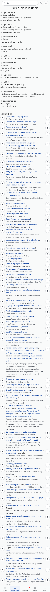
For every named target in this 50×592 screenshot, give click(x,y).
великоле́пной (23, 208)
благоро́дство (23, 348)
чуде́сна (9, 174)
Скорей (28, 440)
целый (23, 579)
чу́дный (6, 55)
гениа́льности (25, 416)
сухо (17, 395)
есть (22, 279)
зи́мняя (9, 398)
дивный (14, 469)
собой (17, 411)
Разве (8, 127)
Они (8, 290)
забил (39, 568)
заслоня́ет (10, 411)
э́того (30, 229)
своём (38, 413)
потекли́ (21, 229)
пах (39, 537)
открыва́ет (10, 145)
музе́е (14, 337)
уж (33, 440)
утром (8, 539)
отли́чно (13, 122)
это (35, 579)
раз (22, 135)
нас (8, 300)
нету (21, 450)
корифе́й (9, 413)
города (17, 279)
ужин (24, 332)
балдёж (40, 579)
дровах (29, 526)
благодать (32, 476)
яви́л (14, 166)
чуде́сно (7, 74)
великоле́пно (9, 62)
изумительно (13, 274)
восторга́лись (16, 290)
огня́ (40, 450)
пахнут (18, 379)
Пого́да (9, 116)
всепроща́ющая (28, 356)
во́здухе (32, 437)
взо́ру (17, 145)
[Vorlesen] (1, 12)
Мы (7, 122)
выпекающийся (18, 547)
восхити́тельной (24, 311)
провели (13, 497)
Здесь (8, 484)
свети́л (28, 405)
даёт (35, 192)
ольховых (21, 526)
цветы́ (12, 379)
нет (36, 450)
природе (39, 497)
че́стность (19, 350)
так (12, 484)
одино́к (31, 413)
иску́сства (22, 340)
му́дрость (34, 348)
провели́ (20, 122)
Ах (7, 269)
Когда (8, 172)
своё (18, 166)
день (33, 321)
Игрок (8, 568)
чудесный (21, 497)
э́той (31, 358)
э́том (9, 337)
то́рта (21, 232)
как (10, 269)
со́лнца (15, 450)
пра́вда (27, 219)
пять (18, 135)
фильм (31, 132)
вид (33, 145)
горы (23, 185)
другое (23, 411)
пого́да (29, 172)
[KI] (46, 3)
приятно (34, 537)
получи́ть (20, 182)
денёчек (29, 497)
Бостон (9, 264)
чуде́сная (24, 327)
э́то (12, 248)
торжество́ (25, 166)
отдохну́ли (25, 240)
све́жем (25, 437)
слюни (15, 229)
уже (7, 560)
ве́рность (10, 350)
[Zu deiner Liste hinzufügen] (47, 118)
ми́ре (27, 450)
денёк (22, 203)
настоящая (23, 476)
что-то (8, 440)
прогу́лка (15, 437)
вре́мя (27, 122)
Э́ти (7, 379)
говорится (19, 505)
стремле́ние (29, 350)
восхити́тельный (31, 279)
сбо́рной (20, 408)
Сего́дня (9, 432)
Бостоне (18, 432)
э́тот (26, 269)
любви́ (13, 453)
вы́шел (15, 172)
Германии (29, 408)
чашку (26, 537)
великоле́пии (11, 416)
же (22, 353)
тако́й (11, 132)
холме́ (24, 143)
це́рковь (31, 143)
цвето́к (23, 463)
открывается (28, 469)
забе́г (36, 440)
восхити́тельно (25, 285)
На (7, 476)
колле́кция (35, 337)
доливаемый (16, 537)
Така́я (9, 437)
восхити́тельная (21, 161)
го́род (26, 264)
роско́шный (11, 195)
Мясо (8, 489)
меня (9, 229)
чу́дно (6, 81)
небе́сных (21, 405)
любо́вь (39, 356)
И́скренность (11, 348)
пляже (17, 579)
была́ (11, 161)
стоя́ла (15, 116)
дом (10, 192)
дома (23, 172)
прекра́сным (27, 290)
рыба (35, 526)
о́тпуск (31, 300)
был (12, 300)
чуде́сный (7, 46)
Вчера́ (8, 390)
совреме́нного (12, 340)
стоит (15, 192)
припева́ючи (9, 91)
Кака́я (8, 253)
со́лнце (28, 395)
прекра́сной (38, 358)
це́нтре (10, 279)
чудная (14, 253)
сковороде (38, 558)
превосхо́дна (17, 384)
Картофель (10, 558)
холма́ (8, 292)
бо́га (32, 450)
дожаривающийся (23, 558)
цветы (29, 484)
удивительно (11, 529)
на (21, 143)
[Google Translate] (40, 3)
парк (41, 279)
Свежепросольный (14, 516)
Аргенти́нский (33, 411)
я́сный (27, 321)
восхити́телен (18, 269)
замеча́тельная (23, 337)
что (36, 132)
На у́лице (10, 321)
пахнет (40, 526)
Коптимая (10, 526)
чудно (17, 484)
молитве (11, 505)
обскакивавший (18, 568)
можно (18, 358)
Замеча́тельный (13, 219)
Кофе (8, 537)
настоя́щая (28, 353)
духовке (30, 547)
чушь (30, 161)
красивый (10, 571)
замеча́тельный (21, 132)
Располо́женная (12, 143)
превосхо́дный (32, 153)
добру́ (8, 353)
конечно (17, 353)
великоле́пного (12, 232)
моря (34, 122)
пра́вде (39, 350)
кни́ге (8, 361)
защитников (31, 568)
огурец (25, 516)
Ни (7, 405)
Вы (7, 182)
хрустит (31, 516)
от (26, 229)
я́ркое (22, 395)
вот (9, 358)
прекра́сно (8, 24)
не (12, 127)
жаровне (17, 489)
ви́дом (36, 290)
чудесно (36, 489)
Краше (8, 450)
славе (36, 505)
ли (36, 224)
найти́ (24, 358)
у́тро (24, 127)
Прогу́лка (20, 440)
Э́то (7, 132)
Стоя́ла (9, 214)
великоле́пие (9, 100)
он (10, 166)
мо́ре (8, 185)
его (14, 135)
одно (11, 405)
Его (7, 192)
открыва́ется (20, 153)
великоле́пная (23, 248)
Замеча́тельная (12, 224)
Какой (8, 469)
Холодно (9, 395)
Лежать (9, 579)
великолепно (15, 240)
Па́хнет (9, 285)
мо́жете (12, 182)
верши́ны (16, 185)
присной (29, 505)
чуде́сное (18, 127)
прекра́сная (23, 116)
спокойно (35, 384)
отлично (9, 518)
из (20, 172)
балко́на (10, 153)
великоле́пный (10, 36)
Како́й (8, 203)
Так (7, 166)
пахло (23, 489)
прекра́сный (9, 12)
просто (15, 285)
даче (10, 476)
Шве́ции (35, 240)
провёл (22, 274)
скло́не (23, 192)
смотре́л (9, 135)
